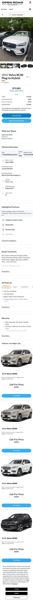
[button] (2, 14)
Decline (16, 593)
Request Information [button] (16, 121)
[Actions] (29, 77)
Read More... (6, 271)
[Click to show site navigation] (30, 9)
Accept (16, 589)
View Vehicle (16, 395)
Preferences (16, 597)
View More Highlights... (9, 240)
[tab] (6, 287)
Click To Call (16, 116)
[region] (16, 104)
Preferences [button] (14, 583)
